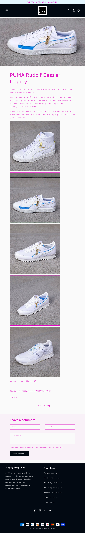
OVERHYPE (38, 528)
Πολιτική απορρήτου (53, 488)
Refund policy (49, 502)
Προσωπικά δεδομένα (53, 492)
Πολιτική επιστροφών (53, 483)
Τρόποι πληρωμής (51, 473)
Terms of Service (51, 497)
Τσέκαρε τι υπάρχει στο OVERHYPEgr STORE (30, 391)
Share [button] (14, 397)
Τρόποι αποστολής (52, 478)
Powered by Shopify (48, 528)
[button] (6, 10)
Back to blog (43, 406)
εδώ (34, 381)
